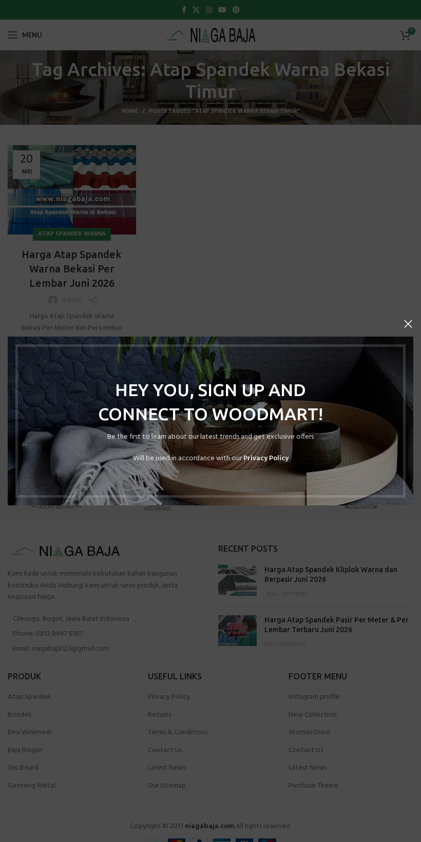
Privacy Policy (266, 458)
